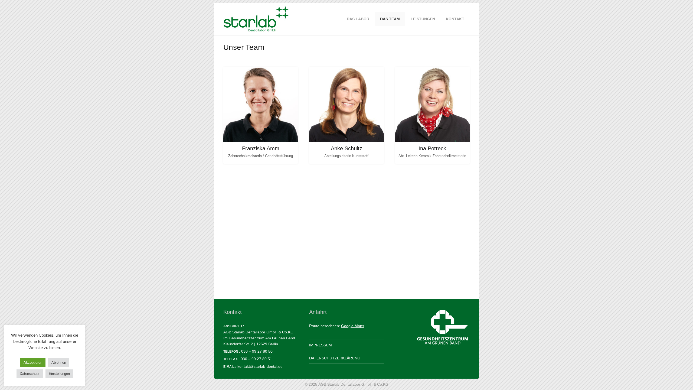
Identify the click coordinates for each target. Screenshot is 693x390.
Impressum (320, 345)
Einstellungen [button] (59, 374)
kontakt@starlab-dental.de (260, 366)
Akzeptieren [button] (33, 362)
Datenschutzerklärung (334, 358)
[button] (438, 19)
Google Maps (352, 326)
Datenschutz (30, 374)
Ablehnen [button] (58, 362)
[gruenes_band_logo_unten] (432, 327)
